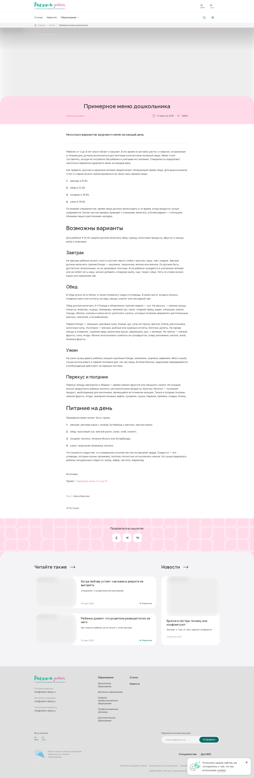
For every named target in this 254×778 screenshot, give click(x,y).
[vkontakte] (212, 6)
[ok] (116, 538)
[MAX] (203, 6)
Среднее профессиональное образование (108, 700)
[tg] (127, 538)
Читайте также (50, 567)
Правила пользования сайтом (133, 765)
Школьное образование (110, 691)
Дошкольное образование (104, 685)
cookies (221, 770)
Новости (52, 17)
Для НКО (206, 754)
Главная (41, 25)
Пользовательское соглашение (163, 765)
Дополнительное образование (106, 719)
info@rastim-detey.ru (44, 691)
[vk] (137, 538)
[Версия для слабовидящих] (212, 17)
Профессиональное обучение (108, 710)
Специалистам (188, 754)
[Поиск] (204, 17)
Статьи (52, 25)
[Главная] (49, 6)
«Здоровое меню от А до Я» (92, 481)
